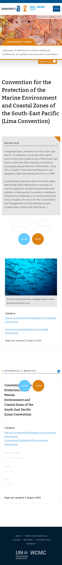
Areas (31, 226)
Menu (56, 8)
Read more (45, 61)
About (18, 536)
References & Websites (20, 371)
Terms (38, 239)
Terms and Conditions (36, 536)
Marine (24, 239)
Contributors (43, 540)
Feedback (31, 544)
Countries (45, 226)
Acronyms (17, 226)
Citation (16, 540)
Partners (27, 540)
